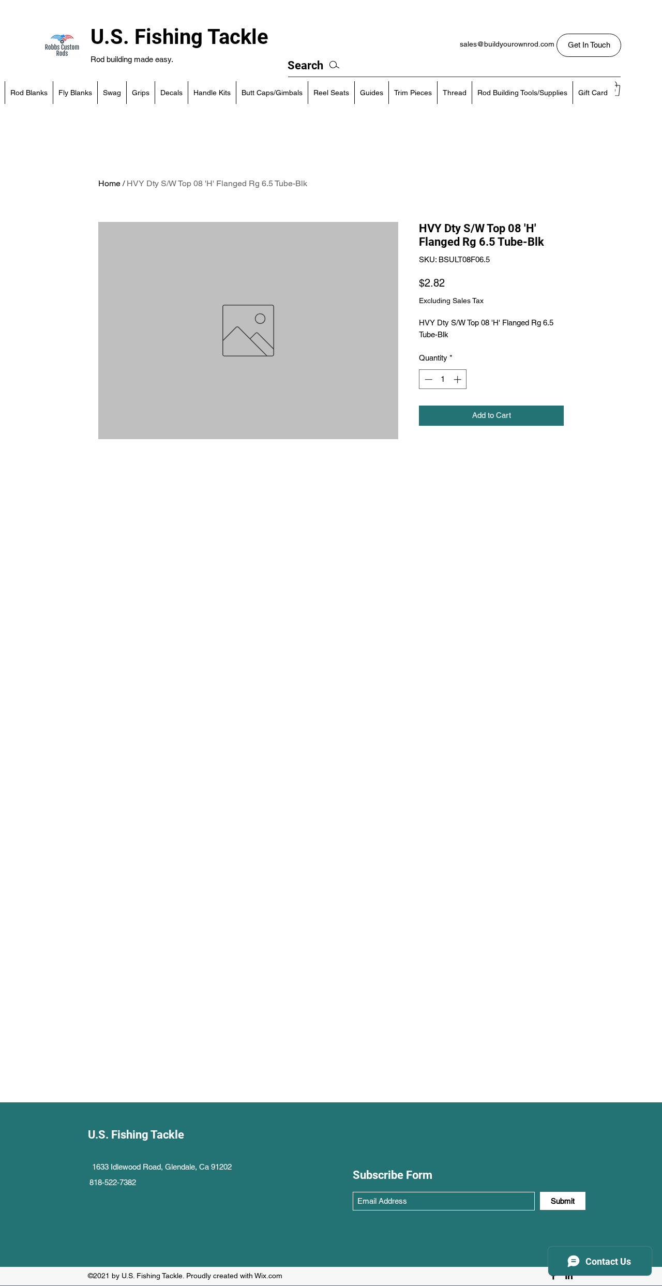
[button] (588, 45)
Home (109, 183)
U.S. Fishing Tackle (179, 37)
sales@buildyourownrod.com (507, 44)
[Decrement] (427, 379)
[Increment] (458, 379)
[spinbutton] (443, 379)
